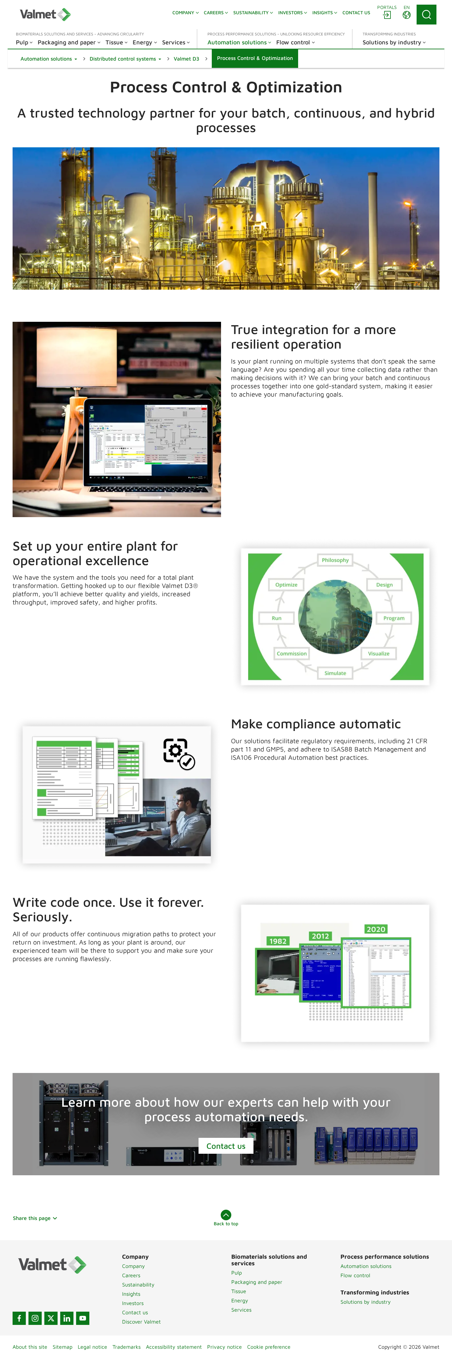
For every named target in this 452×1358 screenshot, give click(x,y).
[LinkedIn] (66, 1318)
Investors (133, 1303)
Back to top (226, 1223)
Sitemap (62, 1347)
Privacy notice (224, 1347)
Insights (131, 1294)
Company (133, 1266)
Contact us (226, 1145)
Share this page (32, 1218)
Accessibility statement (174, 1347)
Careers (131, 1275)
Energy (239, 1300)
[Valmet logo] (45, 14)
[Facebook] (19, 1318)
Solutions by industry (365, 1302)
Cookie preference (269, 1347)
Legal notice (92, 1347)
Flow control (355, 1275)
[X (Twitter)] (51, 1318)
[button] (49, 58)
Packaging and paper (256, 1282)
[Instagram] (35, 1318)
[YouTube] (82, 1318)
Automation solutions (365, 1266)
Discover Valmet (141, 1322)
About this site (30, 1347)
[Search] (426, 14)
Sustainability (138, 1284)
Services (241, 1310)
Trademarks (127, 1347)
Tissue (238, 1291)
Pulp (236, 1273)
